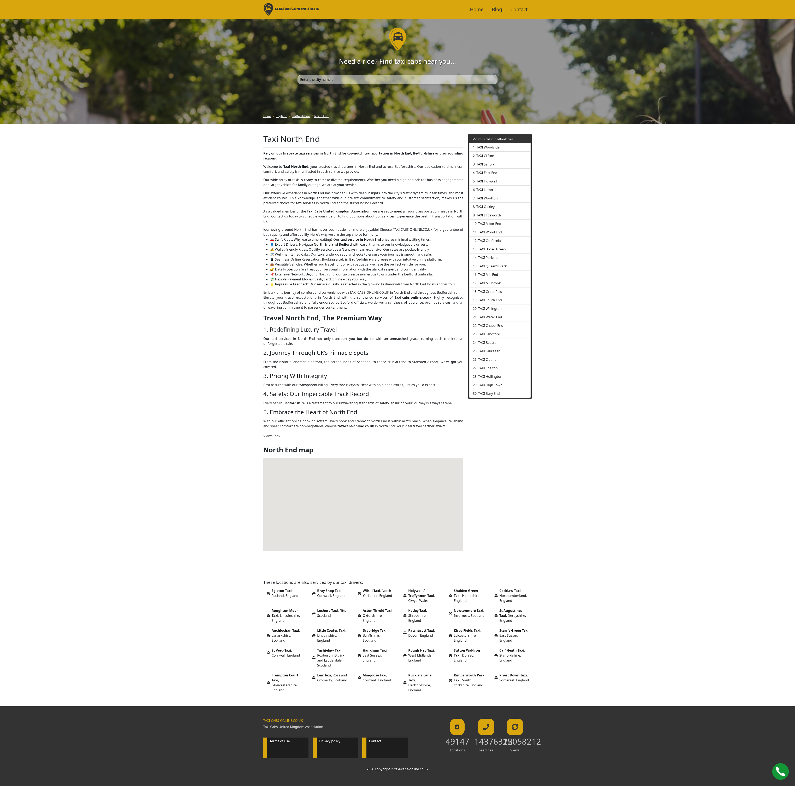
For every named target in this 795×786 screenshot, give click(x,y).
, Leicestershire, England (467, 635)
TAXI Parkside (488, 257)
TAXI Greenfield (490, 291)
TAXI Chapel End (490, 325)
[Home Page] (291, 9)
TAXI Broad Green (492, 249)
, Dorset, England (467, 655)
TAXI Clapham (489, 359)
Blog (497, 9)
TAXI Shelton (488, 368)
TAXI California (489, 240)
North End (321, 116)
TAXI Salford (485, 164)
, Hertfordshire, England (419, 682)
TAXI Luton (484, 189)
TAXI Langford (489, 334)
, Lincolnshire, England (286, 615)
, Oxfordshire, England (378, 615)
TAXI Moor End (489, 223)
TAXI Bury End (489, 393)
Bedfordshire (301, 116)
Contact (519, 9)
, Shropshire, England (417, 615)
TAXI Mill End (488, 274)
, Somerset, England (514, 677)
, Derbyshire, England (512, 615)
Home (477, 9)
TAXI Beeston (488, 342)
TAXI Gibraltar (489, 351)
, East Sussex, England (514, 635)
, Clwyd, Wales (421, 595)
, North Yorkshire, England (377, 593)
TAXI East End (486, 172)
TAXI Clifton (485, 155)
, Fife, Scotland (331, 613)
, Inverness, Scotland (469, 613)
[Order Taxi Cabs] (780, 771)
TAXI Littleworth (488, 215)
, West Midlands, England (421, 655)
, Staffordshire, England (512, 655)
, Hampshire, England (467, 595)
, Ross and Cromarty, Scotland (332, 677)
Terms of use (280, 741)
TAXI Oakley (485, 206)
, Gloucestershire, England (285, 682)
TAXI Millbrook (489, 283)
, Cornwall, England (331, 593)
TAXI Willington (490, 308)
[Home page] (397, 38)
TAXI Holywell (486, 181)
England (281, 116)
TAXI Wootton (487, 198)
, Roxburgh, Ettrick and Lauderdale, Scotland (330, 658)
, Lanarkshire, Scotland (286, 635)
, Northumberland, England (513, 595)
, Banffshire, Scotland (375, 635)
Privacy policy (329, 741)
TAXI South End (490, 300)
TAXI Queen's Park (492, 266)
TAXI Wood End (490, 232)
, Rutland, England (285, 593)
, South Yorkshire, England (469, 680)
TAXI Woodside (488, 147)
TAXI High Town (490, 385)
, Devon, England (421, 633)
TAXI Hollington (490, 376)
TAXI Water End (490, 317)
